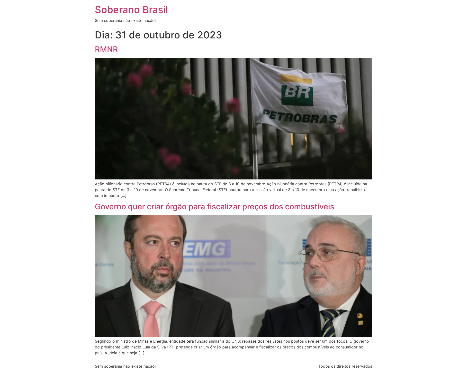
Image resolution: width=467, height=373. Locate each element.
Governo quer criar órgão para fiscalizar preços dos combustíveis (214, 206)
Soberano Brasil (131, 10)
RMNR (106, 49)
